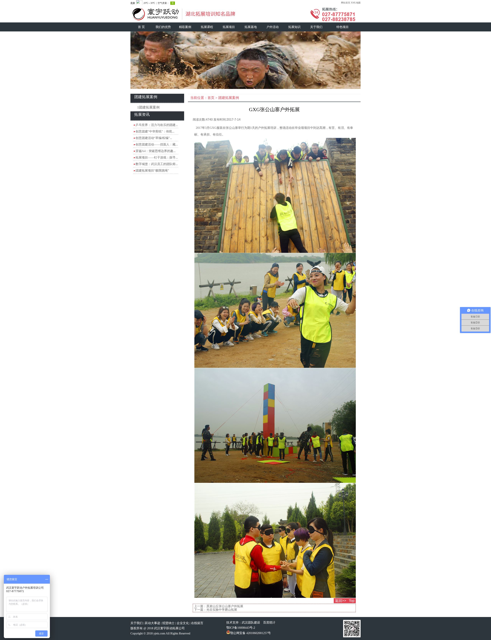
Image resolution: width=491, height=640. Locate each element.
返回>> (340, 601)
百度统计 (269, 622)
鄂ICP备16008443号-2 (240, 627)
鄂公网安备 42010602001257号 (250, 633)
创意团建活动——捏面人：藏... (157, 144)
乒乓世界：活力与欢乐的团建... (157, 125)
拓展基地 (251, 27)
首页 (211, 98)
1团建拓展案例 (148, 107)
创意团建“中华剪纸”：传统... (155, 131)
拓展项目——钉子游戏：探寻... (157, 157)
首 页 (141, 27)
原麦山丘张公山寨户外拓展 (224, 606)
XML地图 (356, 2)
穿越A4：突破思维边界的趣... (155, 151)
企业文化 (183, 623)
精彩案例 (185, 27)
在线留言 (197, 623)
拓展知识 (294, 27)
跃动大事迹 (152, 623)
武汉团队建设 (251, 622)
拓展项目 (229, 27)
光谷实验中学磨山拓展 (221, 609)
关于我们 (316, 27)
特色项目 (342, 27)
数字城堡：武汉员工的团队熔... (157, 164)
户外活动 (272, 27)
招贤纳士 (168, 623)
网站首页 (345, 2)
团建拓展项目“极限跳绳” (152, 170)
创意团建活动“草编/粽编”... (154, 138)
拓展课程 (207, 27)
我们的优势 (163, 27)
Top (351, 601)
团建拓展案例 (228, 98)
